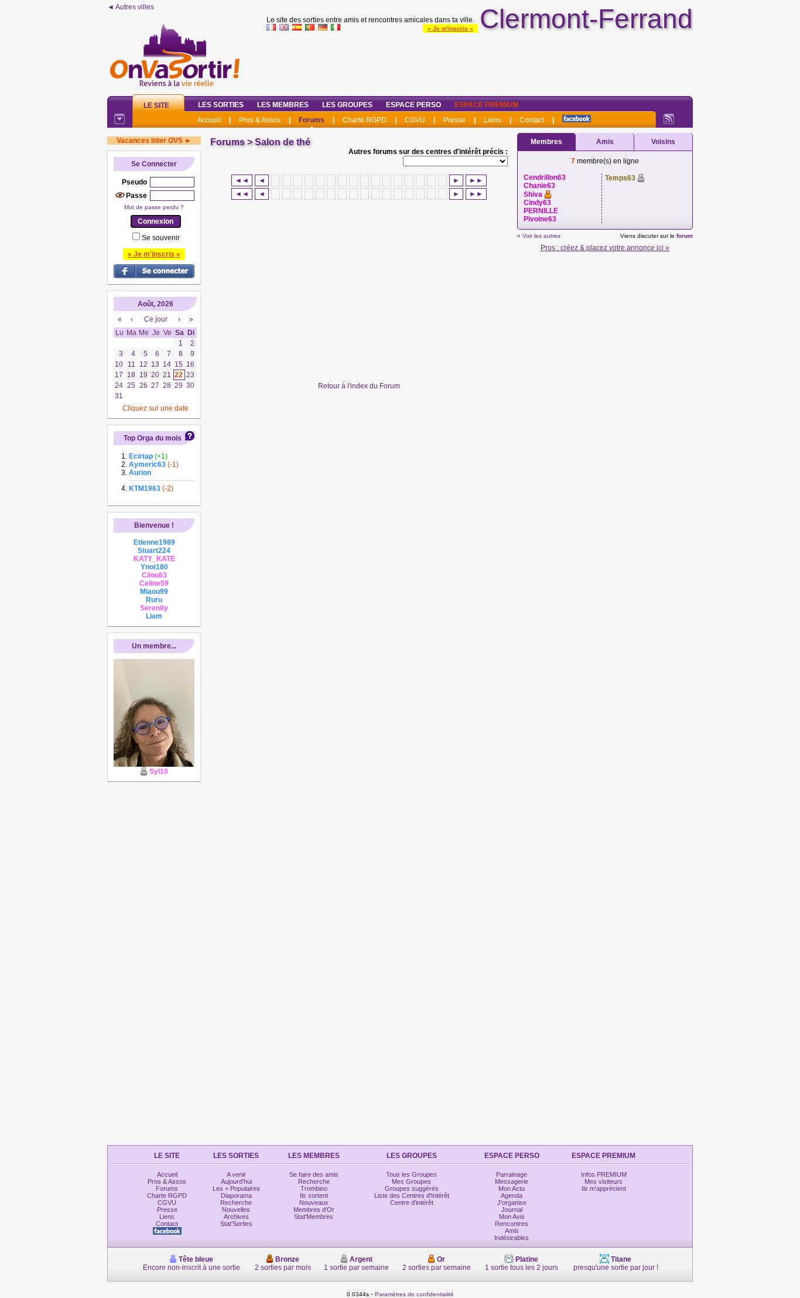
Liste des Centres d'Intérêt (411, 1195)
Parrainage (511, 1174)
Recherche (236, 1202)
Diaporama (236, 1195)
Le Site (156, 105)
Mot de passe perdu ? (154, 207)
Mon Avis (512, 1216)
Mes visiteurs (603, 1181)
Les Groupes (347, 105)
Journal (511, 1209)
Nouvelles (236, 1209)
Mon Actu (511, 1188)
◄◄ (242, 180)
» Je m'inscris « (450, 28)
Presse (454, 120)
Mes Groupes (411, 1181)
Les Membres (283, 105)
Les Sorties (221, 105)
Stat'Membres (313, 1216)
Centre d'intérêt (411, 1202)
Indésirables (511, 1237)
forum (684, 236)
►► (476, 180)
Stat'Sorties (236, 1223)
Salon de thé (282, 142)
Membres (546, 142)
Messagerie (511, 1181)
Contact (531, 120)
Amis (605, 142)
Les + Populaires (236, 1188)
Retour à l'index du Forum (359, 386)
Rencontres (511, 1223)
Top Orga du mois (153, 438)
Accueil (209, 120)
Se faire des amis (314, 1174)
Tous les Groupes (411, 1174)
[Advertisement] (479, 61)
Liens (492, 120)
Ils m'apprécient (604, 1188)
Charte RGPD (365, 120)
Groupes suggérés (412, 1188)
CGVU (415, 120)
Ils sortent (314, 1195)
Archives (236, 1216)
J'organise (512, 1202)
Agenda (511, 1195)
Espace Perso (413, 105)
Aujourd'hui (236, 1181)
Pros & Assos (260, 120)
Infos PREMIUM (604, 1174)
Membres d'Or (313, 1209)
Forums (311, 120)
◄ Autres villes (130, 7)
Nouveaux (314, 1202)
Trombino (313, 1188)
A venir (236, 1174)
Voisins (663, 142)
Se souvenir (161, 238)
